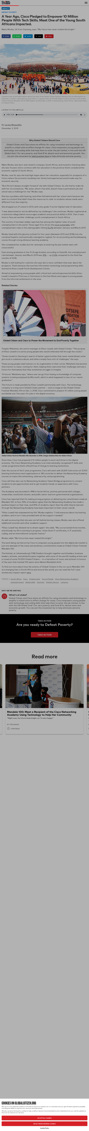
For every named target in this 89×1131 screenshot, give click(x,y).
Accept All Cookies (44, 1118)
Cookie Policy (44, 1128)
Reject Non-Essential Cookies (44, 1124)
